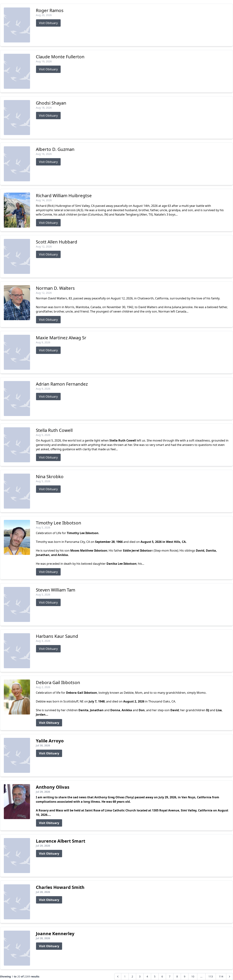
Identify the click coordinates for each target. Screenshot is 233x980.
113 (210, 976)
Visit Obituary (48, 23)
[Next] (229, 976)
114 (221, 976)
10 (192, 976)
